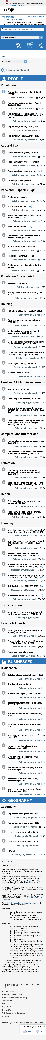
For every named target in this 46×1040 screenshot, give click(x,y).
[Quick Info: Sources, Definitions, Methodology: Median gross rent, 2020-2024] (4, 363)
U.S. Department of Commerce (13, 1013)
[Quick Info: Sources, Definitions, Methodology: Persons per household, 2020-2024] (4, 398)
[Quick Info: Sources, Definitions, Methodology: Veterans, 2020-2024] (4, 283)
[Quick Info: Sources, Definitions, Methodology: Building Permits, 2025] (4, 372)
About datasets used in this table (13, 862)
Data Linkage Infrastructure (12, 994)
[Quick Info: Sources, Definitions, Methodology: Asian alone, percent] (4, 226)
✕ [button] (44, 1026)
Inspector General (8, 1007)
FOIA (4, 1004)
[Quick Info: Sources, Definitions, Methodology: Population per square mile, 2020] (4, 813)
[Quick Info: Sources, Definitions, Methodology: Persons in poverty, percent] (4, 651)
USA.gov (5, 1016)
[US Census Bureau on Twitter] (27, 985)
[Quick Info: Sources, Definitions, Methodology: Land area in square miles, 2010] (4, 841)
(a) (30, 206)
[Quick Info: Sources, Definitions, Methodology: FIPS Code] (4, 850)
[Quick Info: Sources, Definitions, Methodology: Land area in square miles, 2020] (4, 832)
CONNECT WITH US (10, 985)
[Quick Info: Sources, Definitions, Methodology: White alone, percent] (4, 196)
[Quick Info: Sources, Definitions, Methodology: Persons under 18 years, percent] (4, 161)
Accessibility (7, 1001)
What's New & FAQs (34, 16)
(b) (37, 256)
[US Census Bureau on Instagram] (5, 987)
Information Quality (9, 991)
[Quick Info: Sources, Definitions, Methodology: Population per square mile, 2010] (4, 822)
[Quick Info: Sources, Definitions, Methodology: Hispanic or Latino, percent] (4, 255)
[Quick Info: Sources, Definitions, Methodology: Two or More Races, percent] (4, 246)
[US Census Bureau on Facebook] (21, 985)
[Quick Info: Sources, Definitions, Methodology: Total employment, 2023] (4, 683)
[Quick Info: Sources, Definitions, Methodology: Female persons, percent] (4, 180)
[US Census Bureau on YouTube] (38, 985)
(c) (39, 555)
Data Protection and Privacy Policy (14, 998)
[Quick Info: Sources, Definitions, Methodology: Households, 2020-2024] (4, 389)
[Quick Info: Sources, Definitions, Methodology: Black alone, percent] (4, 206)
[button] (19, 46)
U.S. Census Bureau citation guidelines (22, 903)
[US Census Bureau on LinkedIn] (33, 985)
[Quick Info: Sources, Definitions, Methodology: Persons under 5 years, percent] (4, 152)
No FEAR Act (7, 1010)
